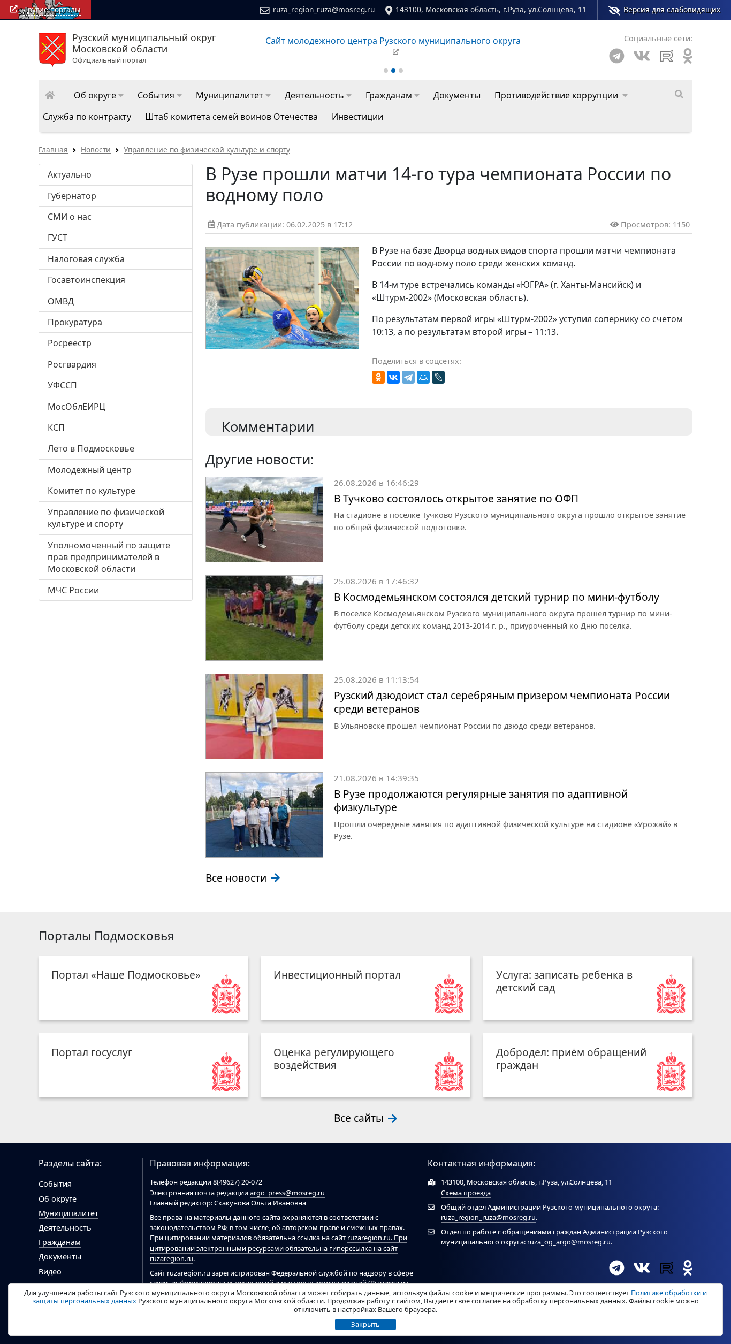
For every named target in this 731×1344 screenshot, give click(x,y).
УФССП (62, 385)
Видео (50, 1271)
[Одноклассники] (378, 377)
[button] (99, 95)
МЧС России (73, 590)
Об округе (58, 1199)
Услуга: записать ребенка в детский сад (564, 981)
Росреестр (70, 343)
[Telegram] (617, 55)
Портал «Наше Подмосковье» (126, 974)
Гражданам (60, 1242)
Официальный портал (144, 49)
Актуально (70, 174)
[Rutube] (666, 55)
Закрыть (365, 1324)
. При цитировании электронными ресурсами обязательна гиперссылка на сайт (278, 1243)
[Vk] (641, 55)
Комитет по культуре (91, 491)
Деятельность (65, 1228)
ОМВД (61, 301)
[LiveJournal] (438, 377)
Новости (96, 149)
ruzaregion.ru (369, 1237)
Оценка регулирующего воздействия (333, 1058)
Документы (60, 1256)
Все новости (237, 877)
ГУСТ (57, 237)
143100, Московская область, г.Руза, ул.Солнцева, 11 (491, 9)
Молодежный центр (90, 470)
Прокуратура (75, 322)
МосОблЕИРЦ (76, 407)
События (55, 1184)
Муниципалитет (68, 1213)
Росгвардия (72, 364)
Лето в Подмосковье (91, 448)
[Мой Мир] (423, 377)
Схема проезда (466, 1192)
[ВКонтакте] (393, 377)
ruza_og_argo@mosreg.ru (569, 1242)
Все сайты (360, 1118)
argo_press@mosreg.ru (287, 1192)
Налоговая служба (86, 259)
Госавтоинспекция (86, 280)
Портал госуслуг (91, 1052)
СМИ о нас (70, 217)
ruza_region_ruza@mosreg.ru (324, 9)
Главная (53, 149)
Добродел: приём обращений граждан (571, 1058)
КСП (56, 427)
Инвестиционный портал (337, 974)
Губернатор (72, 196)
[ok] (687, 55)
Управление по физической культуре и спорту (207, 149)
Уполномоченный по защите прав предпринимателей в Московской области (109, 557)
